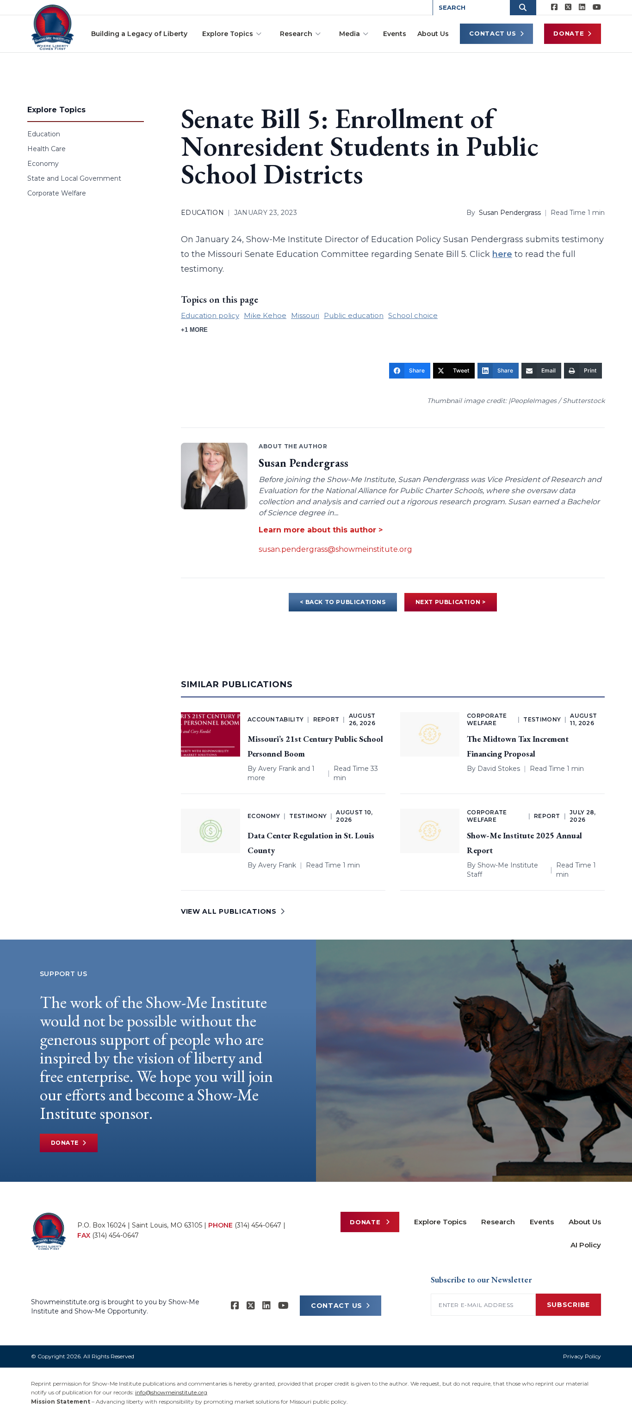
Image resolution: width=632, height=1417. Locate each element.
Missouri (305, 315)
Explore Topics (227, 34)
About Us (433, 34)
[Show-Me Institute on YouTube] (597, 7)
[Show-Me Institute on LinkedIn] (582, 7)
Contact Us (492, 33)
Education (43, 134)
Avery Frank (277, 768)
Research (296, 34)
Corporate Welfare (56, 193)
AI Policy (585, 1244)
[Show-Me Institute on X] (568, 7)
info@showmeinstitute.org (171, 1392)
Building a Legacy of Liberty (139, 34)
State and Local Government (74, 178)
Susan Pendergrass (510, 212)
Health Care (46, 149)
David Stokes (498, 768)
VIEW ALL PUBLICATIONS (229, 911)
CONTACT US (336, 1305)
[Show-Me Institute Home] (52, 27)
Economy (43, 163)
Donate (568, 33)
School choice (413, 315)
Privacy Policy (582, 1356)
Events (394, 34)
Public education (354, 315)
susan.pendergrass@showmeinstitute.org (335, 549)
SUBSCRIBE (568, 1305)
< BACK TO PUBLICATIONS (342, 602)
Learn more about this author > (321, 529)
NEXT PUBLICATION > (450, 602)
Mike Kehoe (265, 315)
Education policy (210, 315)
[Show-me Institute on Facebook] (554, 7)
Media (349, 34)
